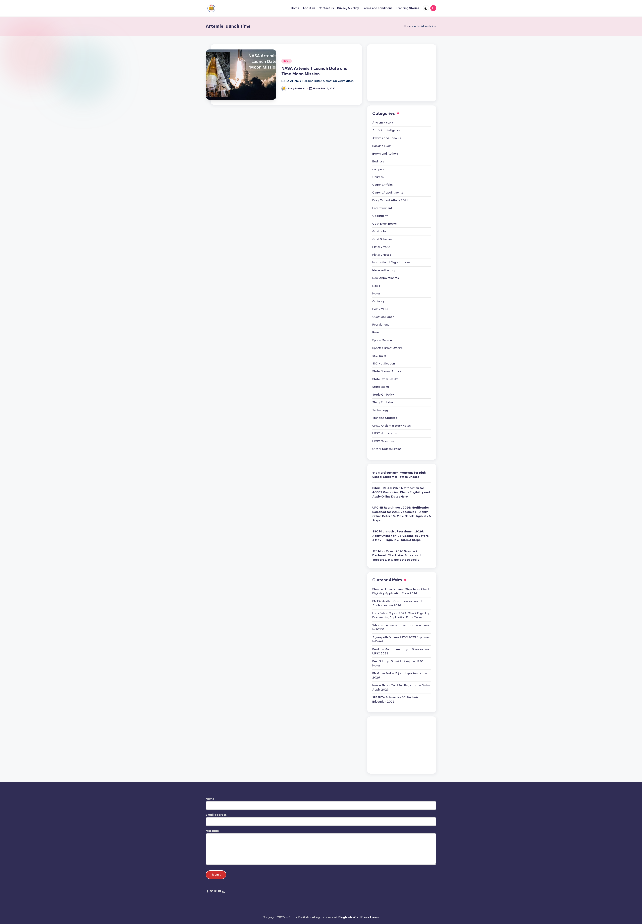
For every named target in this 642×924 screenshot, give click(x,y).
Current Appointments (387, 192)
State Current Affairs (386, 371)
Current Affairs (382, 185)
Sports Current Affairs (387, 348)
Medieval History (383, 270)
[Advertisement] (401, 72)
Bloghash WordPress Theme (358, 917)
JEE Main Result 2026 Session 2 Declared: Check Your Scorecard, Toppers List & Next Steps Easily (396, 555)
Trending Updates (384, 418)
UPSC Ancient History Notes (391, 425)
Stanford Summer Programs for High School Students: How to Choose (399, 475)
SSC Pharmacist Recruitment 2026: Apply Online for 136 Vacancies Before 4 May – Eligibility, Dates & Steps (400, 536)
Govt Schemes (382, 239)
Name (210, 799)
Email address (216, 815)
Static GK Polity (383, 394)
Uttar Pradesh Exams (386, 449)
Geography (380, 216)
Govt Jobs (379, 231)
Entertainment (382, 208)
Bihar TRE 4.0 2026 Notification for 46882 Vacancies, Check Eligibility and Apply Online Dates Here (401, 492)
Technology (380, 410)
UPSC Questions (383, 441)
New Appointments (385, 278)
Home (407, 26)
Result (376, 332)
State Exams (381, 387)
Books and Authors (385, 153)
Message (212, 831)
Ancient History (383, 122)
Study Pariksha (382, 402)
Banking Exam (382, 146)
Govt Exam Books (384, 223)
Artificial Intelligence (386, 130)
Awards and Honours (386, 138)
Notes (376, 293)
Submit (216, 874)
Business (378, 161)
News (286, 61)
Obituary (378, 301)
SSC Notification (383, 363)
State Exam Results (385, 379)
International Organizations (391, 262)
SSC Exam (379, 355)
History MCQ (381, 247)
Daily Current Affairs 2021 (390, 200)
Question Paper (383, 317)
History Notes (381, 255)
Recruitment (380, 324)
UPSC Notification (384, 433)
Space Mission (382, 340)
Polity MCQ (380, 309)
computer (379, 169)
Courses (378, 177)
